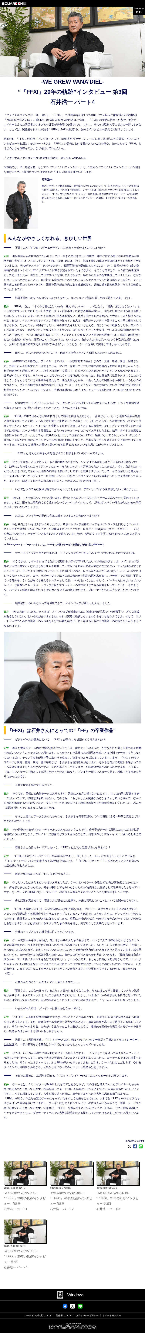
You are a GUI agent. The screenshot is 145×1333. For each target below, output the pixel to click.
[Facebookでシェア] (65, 1307)
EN (140, 12)
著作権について (64, 1315)
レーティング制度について (38, 1315)
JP (137, 12)
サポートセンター (112, 1315)
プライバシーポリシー (87, 1315)
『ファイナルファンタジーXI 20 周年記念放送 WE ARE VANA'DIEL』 (46, 157)
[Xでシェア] (72, 1307)
